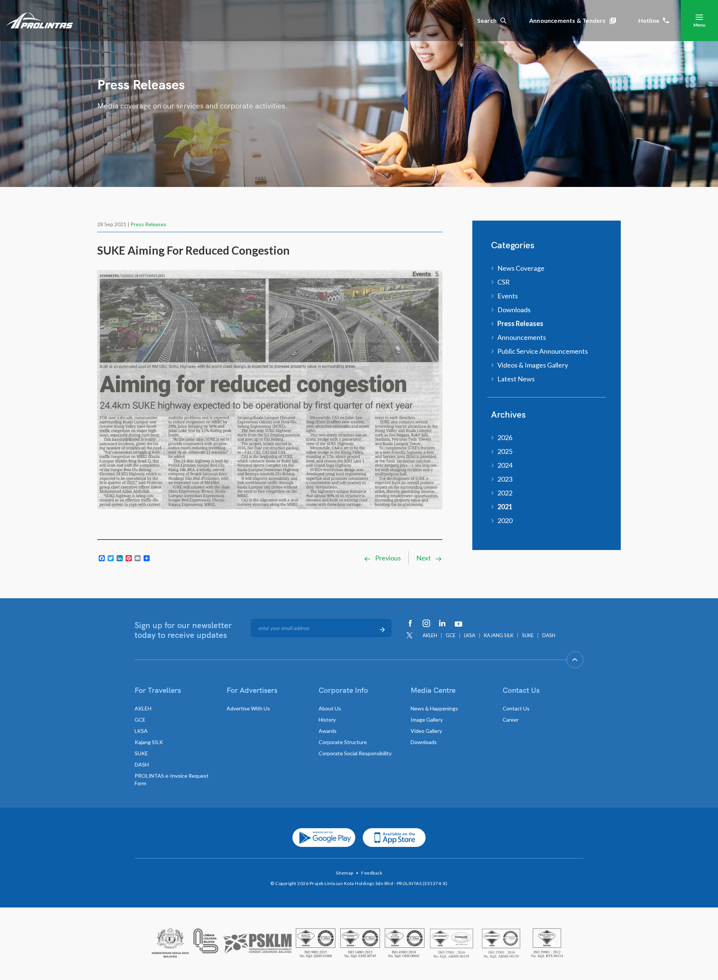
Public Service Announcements (542, 351)
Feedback (371, 873)
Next (424, 558)
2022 (504, 493)
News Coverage (520, 268)
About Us (330, 708)
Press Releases (148, 224)
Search (487, 20)
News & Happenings (434, 708)
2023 (504, 479)
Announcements (521, 337)
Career (511, 719)
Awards (328, 731)
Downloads (514, 309)
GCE (450, 635)
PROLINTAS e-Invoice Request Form (172, 779)
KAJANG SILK (498, 635)
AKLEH (430, 635)
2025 (504, 451)
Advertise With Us (248, 708)
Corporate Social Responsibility (355, 753)
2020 (504, 520)
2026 (504, 437)
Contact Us (516, 708)
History (327, 719)
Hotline (648, 20)
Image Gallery (427, 719)
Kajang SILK (149, 742)
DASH (548, 635)
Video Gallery (426, 731)
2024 (504, 465)
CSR (503, 282)
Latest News (516, 379)
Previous (387, 558)
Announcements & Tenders (567, 20)
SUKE (528, 635)
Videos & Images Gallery (532, 365)
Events (507, 296)
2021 (504, 507)
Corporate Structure (343, 742)
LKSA (469, 635)
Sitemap (344, 873)
